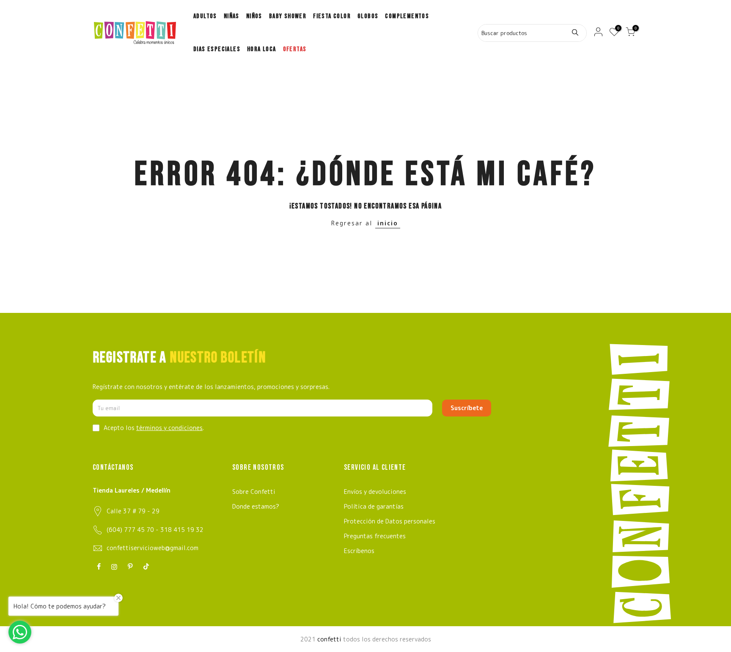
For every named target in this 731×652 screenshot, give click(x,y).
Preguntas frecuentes (375, 536)
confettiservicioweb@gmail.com (152, 548)
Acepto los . (154, 428)
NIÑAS (231, 16)
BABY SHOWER (287, 16)
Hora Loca (261, 49)
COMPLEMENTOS (407, 16)
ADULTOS (205, 16)
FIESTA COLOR (332, 16)
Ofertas (295, 49)
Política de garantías (374, 506)
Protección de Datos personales (389, 521)
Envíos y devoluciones (375, 492)
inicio (387, 223)
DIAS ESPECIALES (216, 49)
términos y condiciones (169, 428)
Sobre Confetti (253, 492)
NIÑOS (254, 16)
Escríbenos (359, 551)
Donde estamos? (255, 506)
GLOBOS (367, 16)
